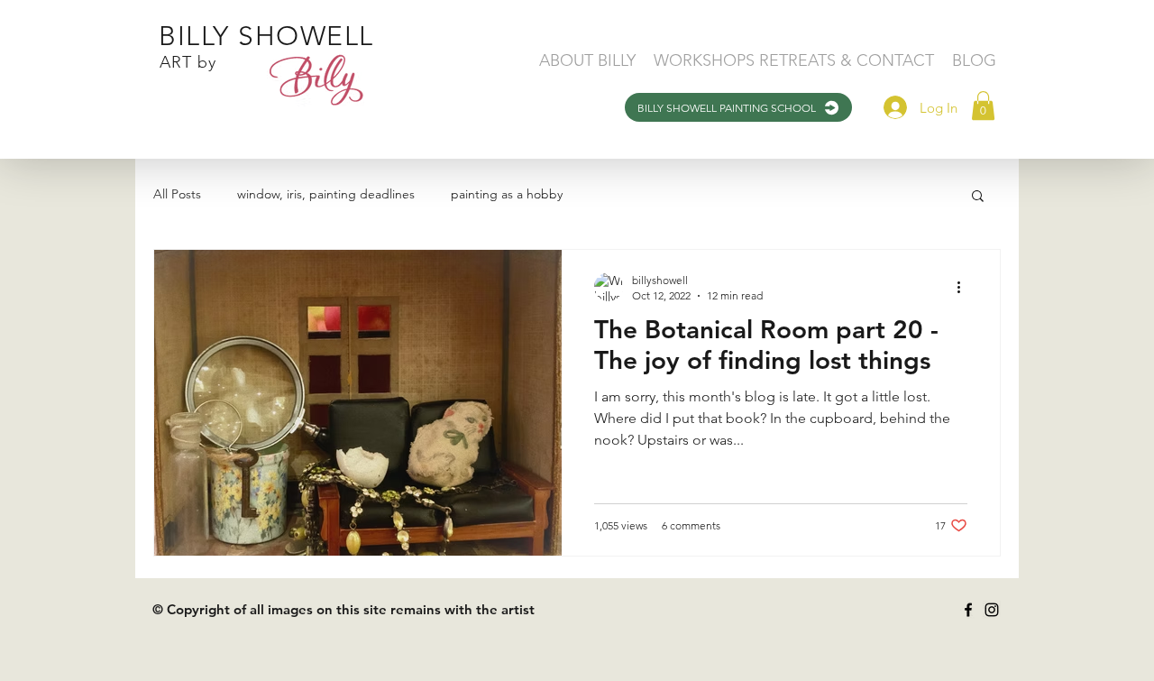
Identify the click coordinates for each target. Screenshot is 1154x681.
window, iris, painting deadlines (326, 194)
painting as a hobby (507, 194)
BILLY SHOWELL (266, 36)
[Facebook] (968, 610)
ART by (188, 62)
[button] (983, 105)
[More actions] (964, 287)
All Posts (177, 194)
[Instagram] (992, 610)
